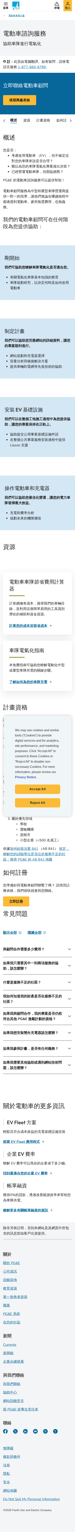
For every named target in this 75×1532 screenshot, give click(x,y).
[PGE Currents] (55, 1431)
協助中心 (10, 1392)
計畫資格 (43, 120)
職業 (6, 1305)
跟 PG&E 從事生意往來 (20, 1409)
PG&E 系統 (11, 1314)
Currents (9, 1344)
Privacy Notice (25, 777)
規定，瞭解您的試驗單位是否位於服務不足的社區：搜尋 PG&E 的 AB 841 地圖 (36, 854)
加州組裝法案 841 (24, 848)
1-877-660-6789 (32, 67)
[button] (6, 5)
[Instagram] (45, 1431)
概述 (13, 120)
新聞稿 (8, 1353)
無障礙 (8, 1448)
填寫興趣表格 (19, 100)
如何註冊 (63, 120)
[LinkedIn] (25, 1431)
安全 (6, 1482)
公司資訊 (10, 1271)
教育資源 (10, 1288)
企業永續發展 (13, 1361)
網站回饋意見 (13, 1401)
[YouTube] (35, 1431)
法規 (6, 1465)
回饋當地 (10, 1280)
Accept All (37, 789)
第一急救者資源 (15, 1297)
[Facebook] (5, 1431)
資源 (26, 120)
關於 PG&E (11, 1263)
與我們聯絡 (11, 1384)
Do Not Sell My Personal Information (31, 1499)
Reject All (37, 802)
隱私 (6, 1473)
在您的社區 (11, 1322)
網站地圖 (10, 1490)
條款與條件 (11, 1456)
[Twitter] (15, 1431)
